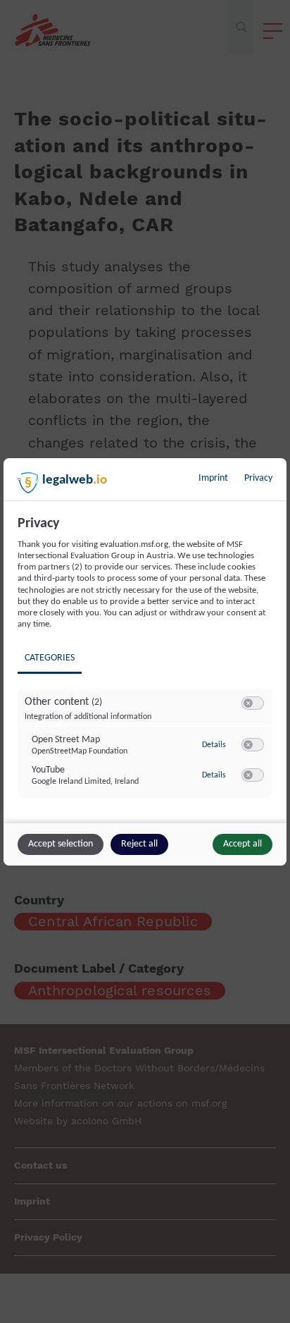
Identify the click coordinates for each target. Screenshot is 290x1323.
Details (214, 745)
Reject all (139, 844)
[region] (147, 667)
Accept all (242, 844)
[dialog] (145, 662)
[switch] (252, 703)
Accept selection (60, 844)
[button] (248, 703)
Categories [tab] (50, 658)
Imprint (213, 478)
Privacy (258, 478)
